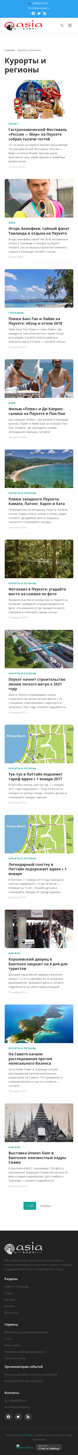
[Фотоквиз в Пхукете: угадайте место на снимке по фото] (39, 559)
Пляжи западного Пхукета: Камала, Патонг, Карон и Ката (37, 501)
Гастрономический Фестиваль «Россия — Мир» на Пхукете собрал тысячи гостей (38, 134)
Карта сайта (12, 1345)
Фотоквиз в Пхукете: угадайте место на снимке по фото (37, 591)
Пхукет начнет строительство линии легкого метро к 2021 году (37, 684)
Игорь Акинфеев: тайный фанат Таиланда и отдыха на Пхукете (39, 231)
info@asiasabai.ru (19, 1407)
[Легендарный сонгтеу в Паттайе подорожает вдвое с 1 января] (39, 834)
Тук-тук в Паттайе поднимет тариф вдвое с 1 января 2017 (36, 776)
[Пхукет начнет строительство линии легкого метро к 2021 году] (39, 649)
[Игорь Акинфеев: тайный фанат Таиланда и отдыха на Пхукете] (39, 198)
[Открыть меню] (69, 25)
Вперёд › (46, 1206)
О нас (8, 1339)
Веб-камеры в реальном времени (26, 1332)
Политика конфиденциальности (25, 1352)
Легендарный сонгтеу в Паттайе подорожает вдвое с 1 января (38, 869)
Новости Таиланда (17, 1286)
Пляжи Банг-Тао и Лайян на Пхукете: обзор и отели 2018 (35, 321)
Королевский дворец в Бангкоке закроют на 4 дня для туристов (38, 964)
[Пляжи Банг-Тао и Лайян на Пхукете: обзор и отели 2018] (39, 288)
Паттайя (10, 1299)
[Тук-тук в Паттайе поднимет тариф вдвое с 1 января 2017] (39, 744)
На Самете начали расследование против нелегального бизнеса (30, 1059)
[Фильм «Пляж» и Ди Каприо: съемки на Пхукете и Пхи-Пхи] (39, 378)
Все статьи (12, 1312)
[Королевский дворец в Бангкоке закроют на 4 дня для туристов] (39, 929)
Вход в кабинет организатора (24, 1381)
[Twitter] (39, 14)
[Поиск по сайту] (62, 25)
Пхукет (9, 1293)
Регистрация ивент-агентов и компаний (31, 1374)
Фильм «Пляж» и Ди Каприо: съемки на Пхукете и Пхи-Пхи (37, 411)
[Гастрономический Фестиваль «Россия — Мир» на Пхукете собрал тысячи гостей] (39, 99)
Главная (9, 50)
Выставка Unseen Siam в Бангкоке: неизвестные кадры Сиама (37, 1158)
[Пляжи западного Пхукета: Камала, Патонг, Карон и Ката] (39, 469)
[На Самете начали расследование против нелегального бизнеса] (39, 1023)
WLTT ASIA (26, 1435)
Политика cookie (15, 1358)
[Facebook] (33, 14)
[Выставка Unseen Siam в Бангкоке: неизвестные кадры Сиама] (39, 1122)
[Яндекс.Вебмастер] (24, 1447)
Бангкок (10, 1306)
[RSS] (44, 14)
